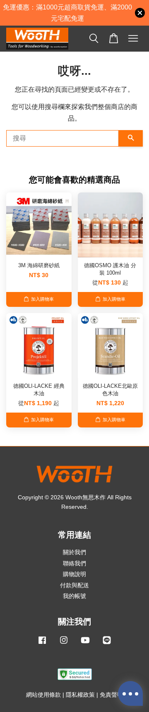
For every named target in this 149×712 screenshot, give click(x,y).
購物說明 (74, 574)
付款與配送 (74, 585)
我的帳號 (74, 596)
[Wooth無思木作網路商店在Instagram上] (64, 644)
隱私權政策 (80, 695)
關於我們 (74, 552)
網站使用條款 (43, 695)
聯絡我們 (74, 563)
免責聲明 (111, 695)
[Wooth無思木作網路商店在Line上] (107, 644)
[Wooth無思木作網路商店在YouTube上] (85, 644)
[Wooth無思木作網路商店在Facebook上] (42, 644)
